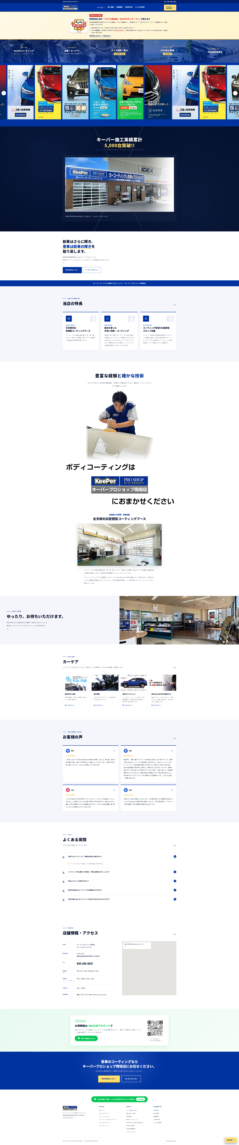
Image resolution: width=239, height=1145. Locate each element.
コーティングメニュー (91, 270)
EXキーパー (102, 1110)
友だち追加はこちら (88, 1038)
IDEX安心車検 (130, 1126)
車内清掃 (129, 1116)
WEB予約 (156, 1110)
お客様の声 (129, 7)
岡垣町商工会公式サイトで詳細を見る (99, 36)
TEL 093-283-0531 (131, 1079)
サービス (100, 7)
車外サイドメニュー (132, 1119)
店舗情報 (119, 7)
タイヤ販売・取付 (131, 1110)
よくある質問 (140, 7)
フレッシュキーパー (105, 1116)
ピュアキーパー (103, 1126)
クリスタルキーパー (105, 1122)
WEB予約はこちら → (72, 270)
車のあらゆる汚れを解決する (134, 1122)
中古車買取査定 (130, 1129)
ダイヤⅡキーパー (104, 1113)
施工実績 (111, 7)
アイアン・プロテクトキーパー (108, 1119)
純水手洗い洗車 (130, 1113)
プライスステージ (131, 1132)
